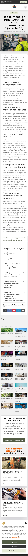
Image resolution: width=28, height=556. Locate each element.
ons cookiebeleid (16, 537)
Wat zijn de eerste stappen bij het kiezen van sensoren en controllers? (14, 285)
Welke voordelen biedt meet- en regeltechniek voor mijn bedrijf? (14, 266)
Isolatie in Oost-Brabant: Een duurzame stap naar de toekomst (12, 472)
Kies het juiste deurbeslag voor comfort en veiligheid (21, 410)
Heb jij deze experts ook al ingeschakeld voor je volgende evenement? (7, 380)
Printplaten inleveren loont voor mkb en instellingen (19, 400)
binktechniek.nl (7, 79)
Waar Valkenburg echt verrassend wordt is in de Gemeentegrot (7, 358)
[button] (25, 523)
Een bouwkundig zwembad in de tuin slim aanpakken (20, 390)
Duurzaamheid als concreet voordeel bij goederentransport (6, 369)
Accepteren (14, 542)
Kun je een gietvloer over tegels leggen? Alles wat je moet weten (7, 390)
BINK (4, 220)
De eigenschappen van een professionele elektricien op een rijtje (13, 504)
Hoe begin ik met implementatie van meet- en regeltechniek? (14, 275)
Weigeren (14, 546)
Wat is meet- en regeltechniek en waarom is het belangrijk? (14, 256)
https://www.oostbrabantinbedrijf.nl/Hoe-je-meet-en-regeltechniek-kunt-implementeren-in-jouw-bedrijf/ (15, 238)
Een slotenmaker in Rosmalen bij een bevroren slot (19, 369)
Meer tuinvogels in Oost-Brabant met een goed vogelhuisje (7, 400)
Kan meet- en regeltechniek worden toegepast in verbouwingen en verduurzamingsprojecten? (14, 296)
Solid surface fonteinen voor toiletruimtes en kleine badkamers (20, 380)
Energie (14, 12)
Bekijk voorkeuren (14, 550)
